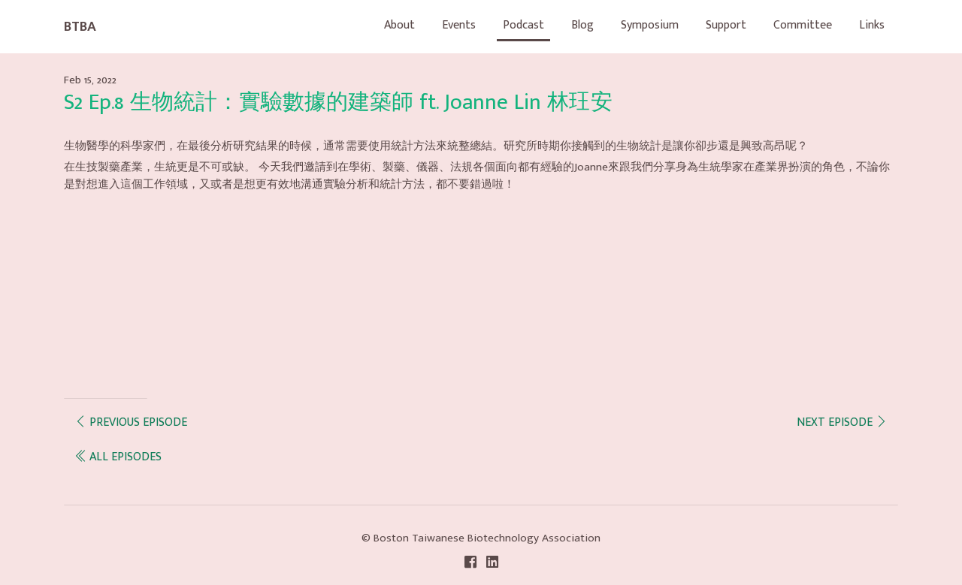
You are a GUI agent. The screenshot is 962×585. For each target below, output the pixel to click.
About (399, 25)
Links (872, 25)
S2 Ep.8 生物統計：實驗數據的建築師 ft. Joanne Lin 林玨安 (338, 102)
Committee (802, 25)
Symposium (650, 25)
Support (726, 25)
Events (459, 25)
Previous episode (136, 422)
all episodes (124, 457)
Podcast (523, 25)
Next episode (836, 422)
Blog (582, 25)
